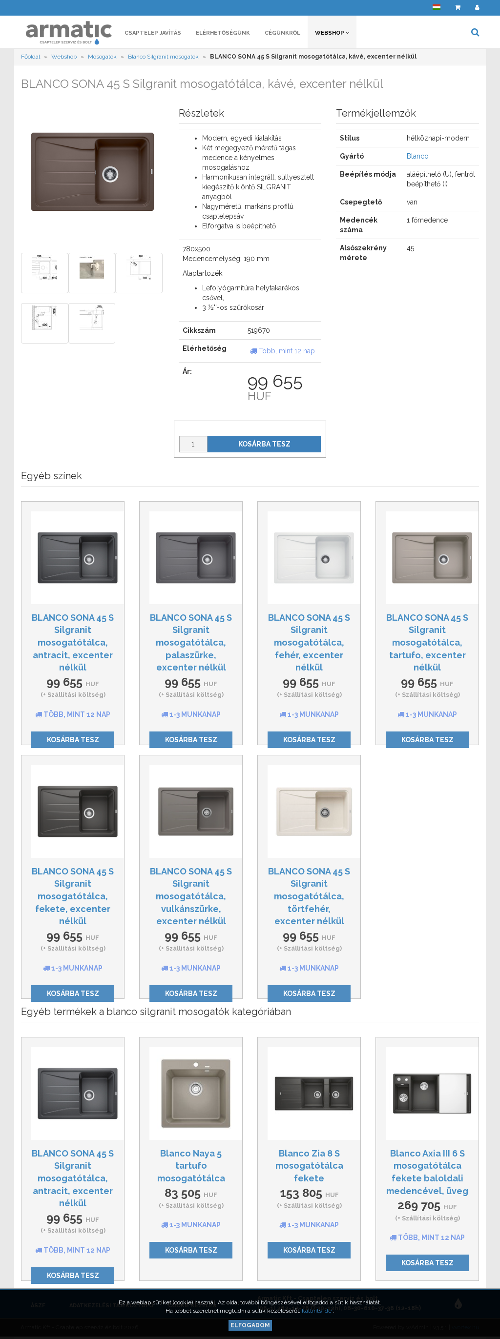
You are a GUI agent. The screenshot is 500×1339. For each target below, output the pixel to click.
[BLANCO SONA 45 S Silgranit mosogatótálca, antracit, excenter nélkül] (72, 558)
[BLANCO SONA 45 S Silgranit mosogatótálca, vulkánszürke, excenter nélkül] (190, 811)
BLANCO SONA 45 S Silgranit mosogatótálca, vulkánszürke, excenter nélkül (191, 896)
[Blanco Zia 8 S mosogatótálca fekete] (309, 1093)
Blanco (418, 156)
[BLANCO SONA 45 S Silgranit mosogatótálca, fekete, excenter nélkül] (72, 811)
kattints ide (317, 1310)
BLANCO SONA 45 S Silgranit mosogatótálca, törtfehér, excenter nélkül (309, 896)
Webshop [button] (330, 33)
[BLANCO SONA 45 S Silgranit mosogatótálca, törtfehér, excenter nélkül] (309, 811)
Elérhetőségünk (223, 33)
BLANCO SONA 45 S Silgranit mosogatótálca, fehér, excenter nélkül (309, 642)
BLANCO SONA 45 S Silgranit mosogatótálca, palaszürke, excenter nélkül (191, 642)
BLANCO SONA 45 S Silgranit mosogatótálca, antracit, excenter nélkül (73, 642)
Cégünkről (282, 33)
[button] (436, 7)
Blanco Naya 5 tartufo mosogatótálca (191, 1165)
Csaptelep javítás (153, 33)
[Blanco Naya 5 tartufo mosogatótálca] (190, 1093)
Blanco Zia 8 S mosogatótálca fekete (309, 1165)
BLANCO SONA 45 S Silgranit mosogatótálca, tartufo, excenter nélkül (427, 642)
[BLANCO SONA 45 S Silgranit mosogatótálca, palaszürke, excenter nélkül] (190, 558)
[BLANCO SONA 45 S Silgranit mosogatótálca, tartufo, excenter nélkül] (427, 558)
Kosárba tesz (264, 444)
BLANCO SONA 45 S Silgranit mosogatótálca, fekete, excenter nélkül (73, 896)
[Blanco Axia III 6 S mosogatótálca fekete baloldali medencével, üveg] (427, 1093)
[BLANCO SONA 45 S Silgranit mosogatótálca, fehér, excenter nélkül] (309, 558)
